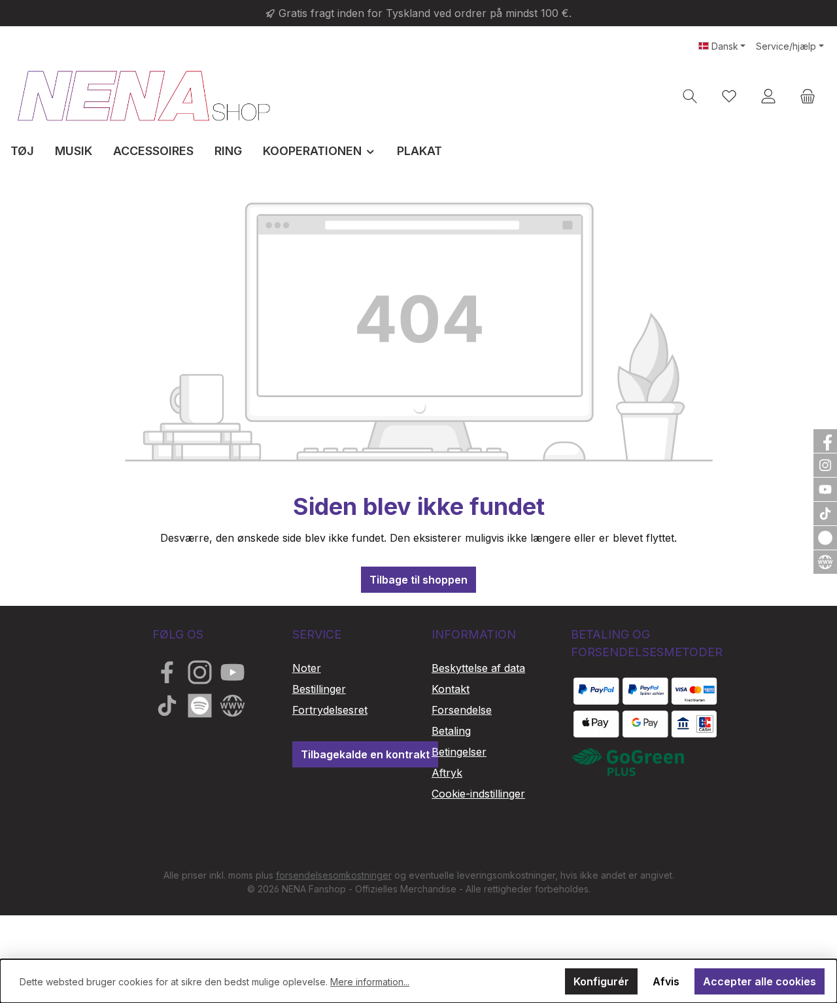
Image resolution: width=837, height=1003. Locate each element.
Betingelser (459, 751)
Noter (306, 668)
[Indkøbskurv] (807, 95)
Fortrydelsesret (329, 709)
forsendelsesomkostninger (334, 875)
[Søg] (690, 95)
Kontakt (451, 688)
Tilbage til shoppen (418, 579)
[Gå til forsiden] (144, 95)
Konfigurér (601, 981)
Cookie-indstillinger (478, 793)
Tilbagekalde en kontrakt (365, 754)
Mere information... (369, 981)
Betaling (451, 730)
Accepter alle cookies (759, 981)
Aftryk (447, 772)
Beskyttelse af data (478, 668)
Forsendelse (462, 709)
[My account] (768, 95)
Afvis (666, 981)
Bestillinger (319, 688)
